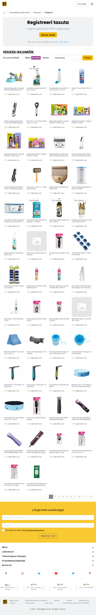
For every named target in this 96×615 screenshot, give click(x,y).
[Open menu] (92, 3)
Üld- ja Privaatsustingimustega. (33, 530)
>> (91, 496)
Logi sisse (63, 41)
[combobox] (3, 525)
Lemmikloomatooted (20, 12)
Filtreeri (87, 58)
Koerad (37, 12)
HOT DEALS (36, 58)
